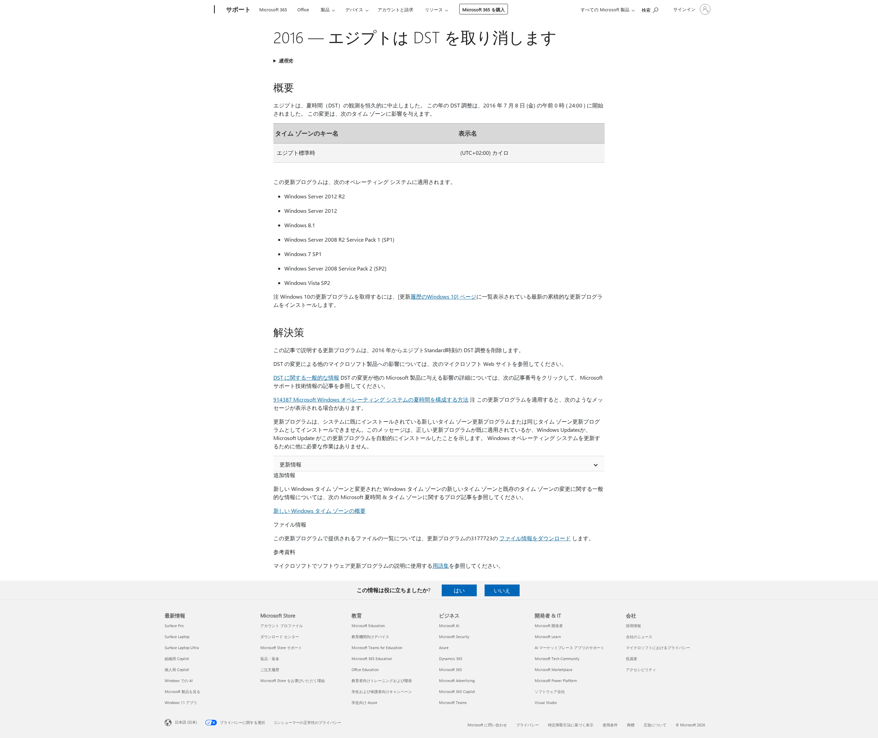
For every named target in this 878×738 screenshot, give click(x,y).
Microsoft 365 (273, 9)
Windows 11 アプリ (181, 702)
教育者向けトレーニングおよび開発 (382, 680)
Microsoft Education (368, 625)
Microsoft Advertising (457, 680)
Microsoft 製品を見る (182, 691)
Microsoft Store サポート (281, 647)
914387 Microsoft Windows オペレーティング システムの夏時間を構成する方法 (370, 399)
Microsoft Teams (453, 702)
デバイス (354, 9)
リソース (434, 9)
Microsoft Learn (548, 636)
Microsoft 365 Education (372, 658)
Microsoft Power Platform (556, 680)
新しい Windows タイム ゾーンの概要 (319, 510)
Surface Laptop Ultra (182, 647)
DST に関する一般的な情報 (306, 377)
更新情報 (290, 464)
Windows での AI (179, 680)
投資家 (631, 658)
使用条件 (610, 724)
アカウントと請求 (395, 9)
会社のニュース (639, 636)
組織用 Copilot (177, 658)
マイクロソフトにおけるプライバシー (658, 647)
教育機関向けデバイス (370, 636)
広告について (655, 724)
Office (303, 9)
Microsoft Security (454, 636)
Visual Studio (546, 702)
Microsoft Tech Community (557, 658)
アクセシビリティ (641, 669)
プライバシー (527, 724)
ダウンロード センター (279, 636)
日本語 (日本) (186, 722)
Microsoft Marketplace (553, 669)
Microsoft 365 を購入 (483, 9)
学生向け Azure (364, 702)
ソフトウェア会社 (550, 691)
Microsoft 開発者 (549, 625)
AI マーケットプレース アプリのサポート (569, 647)
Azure (444, 647)
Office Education (365, 669)
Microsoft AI (449, 625)
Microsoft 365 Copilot (457, 691)
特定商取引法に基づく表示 (570, 724)
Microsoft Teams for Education (377, 647)
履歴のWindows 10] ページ (443, 296)
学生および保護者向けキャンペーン (382, 691)
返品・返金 (269, 658)
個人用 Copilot (177, 669)
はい (459, 590)
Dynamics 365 (450, 658)
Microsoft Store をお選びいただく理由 (292, 680)
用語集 (440, 565)
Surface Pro (174, 625)
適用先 (285, 60)
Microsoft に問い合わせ (487, 724)
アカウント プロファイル (281, 625)
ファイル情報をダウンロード (535, 538)
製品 (325, 9)
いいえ (502, 590)
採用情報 (633, 625)
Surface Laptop (177, 636)
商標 (630, 724)
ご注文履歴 (269, 669)
